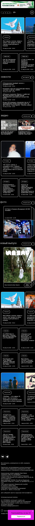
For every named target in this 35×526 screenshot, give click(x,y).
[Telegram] (7, 456)
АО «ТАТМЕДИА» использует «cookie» (11, 500)
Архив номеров (27, 285)
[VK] (2, 456)
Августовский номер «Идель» (12, 285)
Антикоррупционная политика (9, 497)
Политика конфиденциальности (9, 505)
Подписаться (21, 516)
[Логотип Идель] (6, 13)
